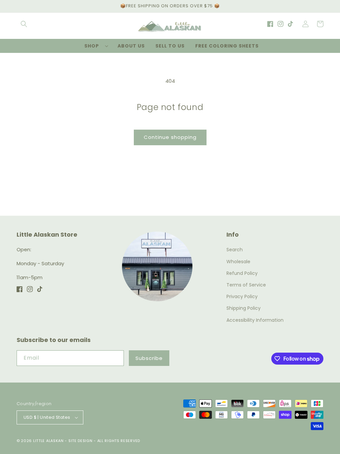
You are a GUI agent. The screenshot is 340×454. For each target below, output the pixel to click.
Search (234, 249)
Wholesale (238, 261)
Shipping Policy (243, 308)
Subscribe (149, 358)
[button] (24, 24)
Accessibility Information (255, 320)
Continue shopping (170, 137)
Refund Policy (242, 273)
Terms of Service (246, 285)
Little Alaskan (48, 440)
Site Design (80, 440)
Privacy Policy (242, 296)
